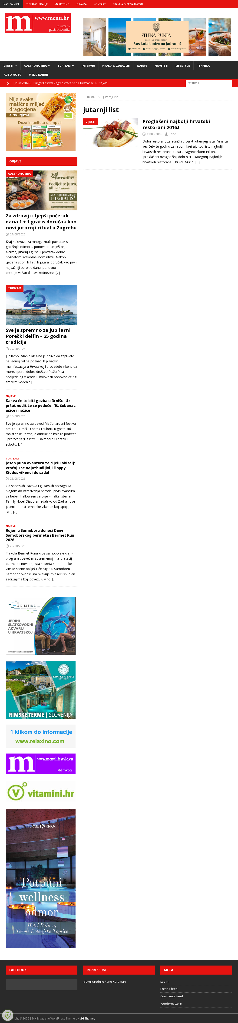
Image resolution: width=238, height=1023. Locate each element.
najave (142, 66)
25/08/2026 (17, 478)
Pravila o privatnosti (128, 4)
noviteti (161, 66)
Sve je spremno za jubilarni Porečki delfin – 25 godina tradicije (38, 336)
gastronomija (35, 66)
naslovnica (11, 4)
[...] (58, 272)
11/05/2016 (154, 134)
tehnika (203, 66)
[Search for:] (209, 83)
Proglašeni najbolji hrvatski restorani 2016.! (176, 124)
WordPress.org (171, 1003)
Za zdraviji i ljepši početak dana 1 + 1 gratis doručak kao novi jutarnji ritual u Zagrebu (41, 221)
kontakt (100, 4)
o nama (81, 4)
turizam (64, 66)
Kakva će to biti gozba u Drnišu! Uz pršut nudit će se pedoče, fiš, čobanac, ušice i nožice (41, 405)
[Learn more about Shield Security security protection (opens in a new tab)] (7, 1015)
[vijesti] (110, 132)
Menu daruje (39, 75)
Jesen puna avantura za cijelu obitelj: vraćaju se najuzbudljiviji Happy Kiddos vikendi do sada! (40, 467)
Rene (172, 134)
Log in (164, 981)
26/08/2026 (17, 416)
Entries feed (169, 989)
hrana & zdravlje (116, 66)
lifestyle (182, 66)
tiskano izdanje (37, 4)
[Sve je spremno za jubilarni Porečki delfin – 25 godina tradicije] (41, 305)
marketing (62, 4)
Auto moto (13, 75)
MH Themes (87, 1018)
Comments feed (171, 996)
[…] (197, 162)
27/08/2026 (17, 234)
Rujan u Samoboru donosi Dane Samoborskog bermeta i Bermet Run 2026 (40, 535)
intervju (88, 66)
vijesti (8, 66)
